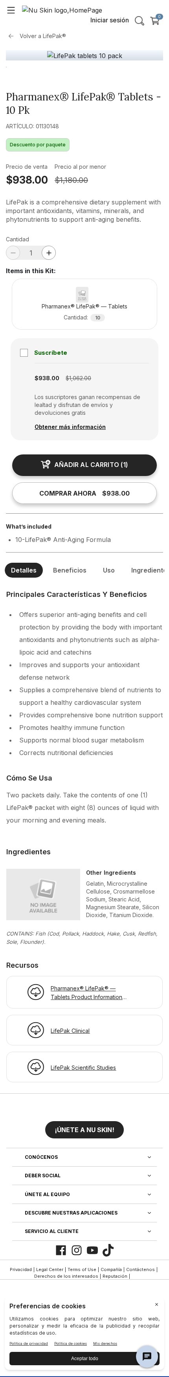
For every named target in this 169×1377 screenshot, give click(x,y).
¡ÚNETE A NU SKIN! (84, 1130)
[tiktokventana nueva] (108, 1250)
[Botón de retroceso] (13, 36)
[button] (84, 1126)
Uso (109, 570)
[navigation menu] (11, 9)
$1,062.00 (78, 378)
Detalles (24, 570)
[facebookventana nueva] (61, 1250)
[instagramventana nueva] (76, 1250)
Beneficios (69, 570)
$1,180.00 (71, 180)
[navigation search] (139, 20)
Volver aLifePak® (43, 36)
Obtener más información (70, 426)
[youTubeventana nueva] (92, 1250)
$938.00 (27, 180)
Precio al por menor (80, 166)
